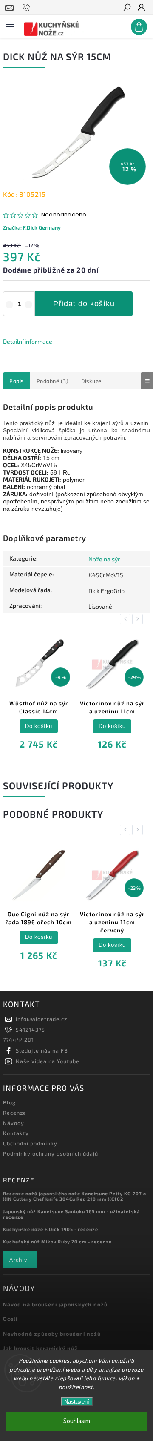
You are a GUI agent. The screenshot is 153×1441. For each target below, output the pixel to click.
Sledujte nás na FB (42, 1050)
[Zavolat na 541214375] (27, 7)
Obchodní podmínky (30, 1143)
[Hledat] (126, 8)
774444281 (18, 1039)
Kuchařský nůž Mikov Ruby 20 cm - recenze (57, 1241)
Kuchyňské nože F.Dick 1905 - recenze (50, 1229)
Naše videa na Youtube (47, 1061)
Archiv (18, 1259)
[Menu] (9, 25)
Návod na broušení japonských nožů (55, 1304)
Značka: (32, 227)
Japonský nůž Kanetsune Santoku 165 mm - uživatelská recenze (71, 1214)
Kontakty (16, 1133)
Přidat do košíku (84, 303)
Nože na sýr (104, 559)
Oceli (10, 1318)
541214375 (30, 1029)
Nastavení (76, 1401)
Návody (13, 1122)
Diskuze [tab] (91, 380)
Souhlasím (76, 1421)
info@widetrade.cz (41, 1018)
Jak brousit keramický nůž (40, 1348)
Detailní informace (27, 341)
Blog (9, 1102)
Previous (126, 619)
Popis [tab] (16, 380)
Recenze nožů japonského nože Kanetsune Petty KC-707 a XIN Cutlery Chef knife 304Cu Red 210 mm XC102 (74, 1196)
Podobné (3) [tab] (53, 380)
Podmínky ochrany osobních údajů (50, 1153)
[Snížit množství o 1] (9, 304)
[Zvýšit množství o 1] (28, 304)
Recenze (14, 1112)
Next (139, 619)
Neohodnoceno (63, 215)
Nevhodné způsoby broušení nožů (52, 1333)
